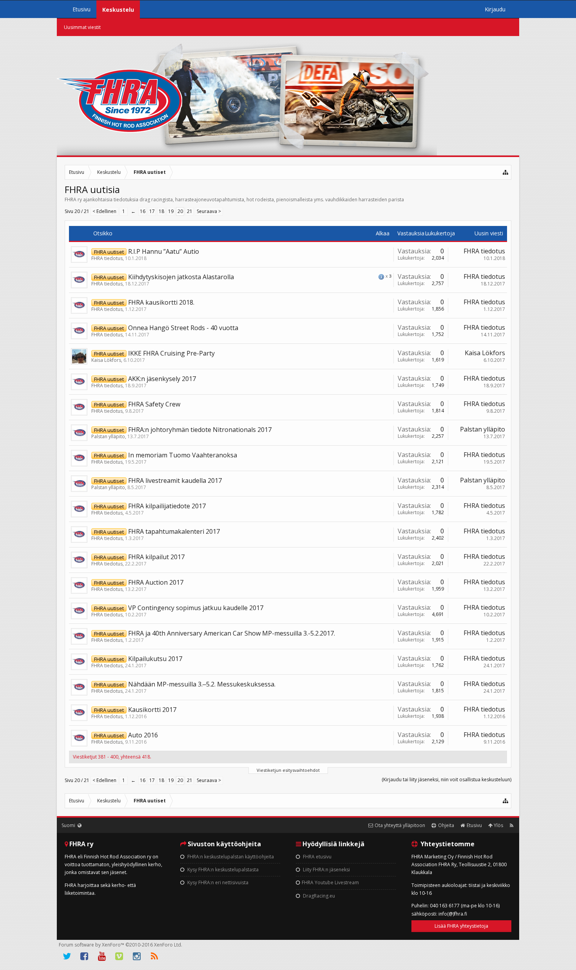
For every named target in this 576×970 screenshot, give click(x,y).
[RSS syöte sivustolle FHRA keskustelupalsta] (511, 825)
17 (152, 211)
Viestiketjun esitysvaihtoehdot (288, 770)
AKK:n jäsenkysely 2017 (162, 378)
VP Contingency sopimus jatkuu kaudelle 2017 (195, 607)
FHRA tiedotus (107, 258)
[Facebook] (84, 956)
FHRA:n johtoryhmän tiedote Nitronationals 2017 (200, 429)
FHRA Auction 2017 (155, 582)
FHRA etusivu (316, 856)
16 (142, 211)
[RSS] (154, 956)
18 (161, 211)
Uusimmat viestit (82, 27)
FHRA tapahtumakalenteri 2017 (174, 531)
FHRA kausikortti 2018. (161, 302)
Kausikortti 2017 (152, 709)
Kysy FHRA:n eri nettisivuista (217, 882)
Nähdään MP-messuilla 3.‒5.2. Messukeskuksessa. (201, 684)
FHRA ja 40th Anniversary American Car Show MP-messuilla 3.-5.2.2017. (231, 633)
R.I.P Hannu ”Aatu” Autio (163, 251)
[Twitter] (67, 956)
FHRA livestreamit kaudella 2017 (175, 480)
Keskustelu (118, 9)
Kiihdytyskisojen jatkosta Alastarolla (181, 277)
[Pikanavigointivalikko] (506, 172)
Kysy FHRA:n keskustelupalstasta (222, 869)
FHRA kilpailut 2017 (156, 557)
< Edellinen (104, 211)
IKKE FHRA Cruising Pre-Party (171, 353)
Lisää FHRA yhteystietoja (461, 926)
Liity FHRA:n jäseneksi (326, 869)
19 (171, 211)
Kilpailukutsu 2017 (155, 658)
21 (189, 211)
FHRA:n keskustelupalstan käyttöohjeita (230, 856)
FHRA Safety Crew (154, 404)
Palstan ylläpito (108, 436)
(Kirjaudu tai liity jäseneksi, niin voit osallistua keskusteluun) (446, 779)
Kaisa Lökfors (106, 360)
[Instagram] (137, 956)
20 (180, 211)
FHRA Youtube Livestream (330, 882)
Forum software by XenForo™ (120, 944)
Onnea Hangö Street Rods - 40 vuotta (183, 327)
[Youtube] (102, 956)
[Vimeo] (119, 956)
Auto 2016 (143, 735)
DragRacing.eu (318, 895)
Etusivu (81, 9)
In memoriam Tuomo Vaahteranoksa (182, 455)
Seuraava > (209, 211)
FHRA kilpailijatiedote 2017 (167, 506)
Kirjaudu (495, 9)
